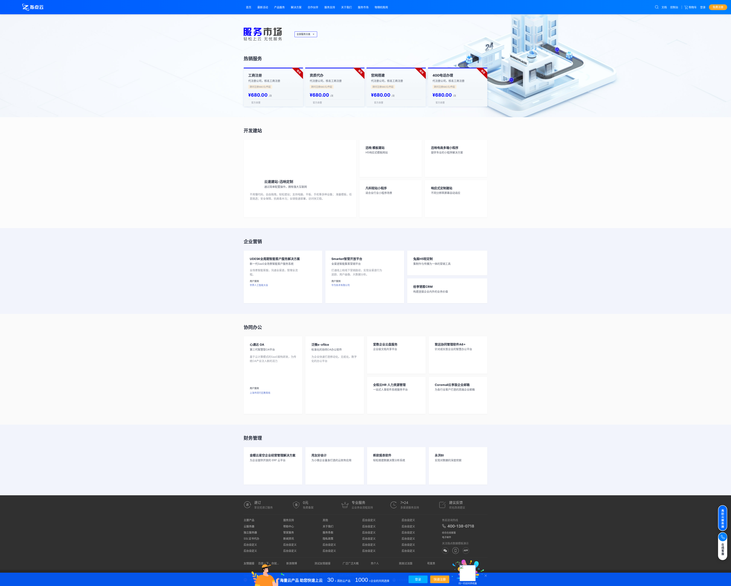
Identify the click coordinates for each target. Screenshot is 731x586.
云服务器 (249, 526)
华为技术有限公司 (340, 285)
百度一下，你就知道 (268, 563)
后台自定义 (250, 544)
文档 (664, 7)
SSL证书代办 (251, 538)
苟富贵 (431, 563)
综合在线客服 (449, 532)
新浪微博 (291, 563)
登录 (702, 7)
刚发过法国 (405, 563)
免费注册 (718, 7)
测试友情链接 (322, 563)
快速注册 (440, 579)
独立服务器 (250, 532)
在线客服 (722, 549)
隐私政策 (328, 538)
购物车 (693, 7)
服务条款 (328, 532)
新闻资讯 (288, 538)
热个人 (375, 563)
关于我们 (328, 526)
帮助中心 (288, 526)
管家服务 (288, 532)
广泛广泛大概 (351, 563)
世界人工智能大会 (259, 285)
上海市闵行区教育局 (260, 392)
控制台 (674, 7)
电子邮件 (446, 537)
